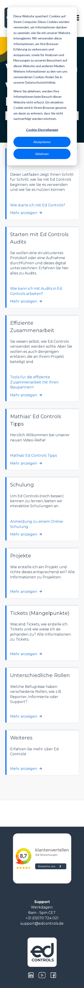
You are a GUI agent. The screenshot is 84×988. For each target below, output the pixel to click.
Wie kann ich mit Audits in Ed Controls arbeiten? (36, 291)
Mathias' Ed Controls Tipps (33, 455)
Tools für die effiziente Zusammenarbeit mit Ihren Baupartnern (34, 382)
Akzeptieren (42, 142)
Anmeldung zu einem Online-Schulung (37, 524)
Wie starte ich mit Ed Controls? (37, 205)
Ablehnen (42, 154)
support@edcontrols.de (42, 923)
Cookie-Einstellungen (42, 130)
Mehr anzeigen (23, 213)
